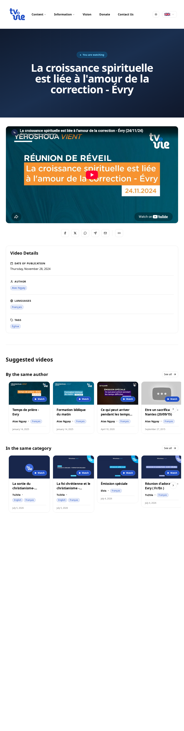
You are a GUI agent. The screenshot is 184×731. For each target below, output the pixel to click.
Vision (87, 14)
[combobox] (169, 14)
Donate (104, 14)
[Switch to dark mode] (156, 14)
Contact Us (126, 14)
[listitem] (18, 288)
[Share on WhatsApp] (85, 233)
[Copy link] (119, 233)
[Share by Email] (105, 233)
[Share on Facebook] (65, 233)
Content (37, 14)
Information (63, 14)
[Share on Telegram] (95, 233)
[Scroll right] (173, 409)
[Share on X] (75, 233)
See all (168, 374)
